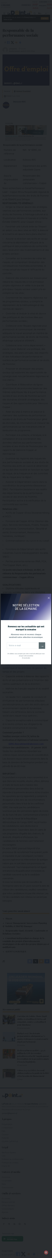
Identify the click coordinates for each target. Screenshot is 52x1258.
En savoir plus (26, 658)
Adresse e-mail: (23, 645)
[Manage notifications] (46, 1252)
